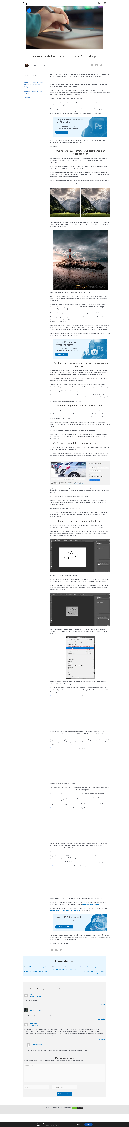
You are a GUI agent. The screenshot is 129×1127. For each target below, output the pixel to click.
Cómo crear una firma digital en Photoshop (33, 97)
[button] (92, 65)
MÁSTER (59, 3)
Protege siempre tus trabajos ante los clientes (34, 88)
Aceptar (88, 1124)
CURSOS (42, 3)
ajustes (58, 1125)
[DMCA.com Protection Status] (77, 1107)
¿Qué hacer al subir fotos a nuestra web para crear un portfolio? (34, 83)
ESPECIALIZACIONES (80, 3)
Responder (101, 1004)
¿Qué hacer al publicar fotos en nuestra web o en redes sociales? (33, 79)
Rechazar (79, 1124)
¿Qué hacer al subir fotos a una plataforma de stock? (33, 92)
